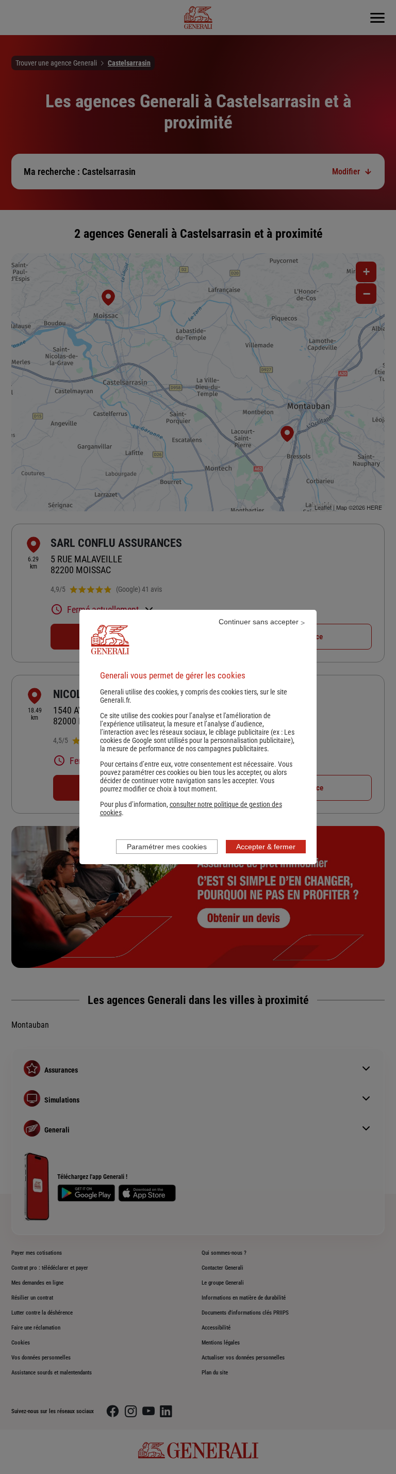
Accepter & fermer (265, 847)
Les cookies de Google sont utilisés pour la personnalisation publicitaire (197, 736)
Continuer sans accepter (259, 622)
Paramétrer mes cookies (167, 847)
